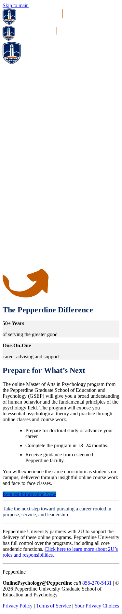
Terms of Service (53, 605)
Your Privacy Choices (96, 605)
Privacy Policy (18, 605)
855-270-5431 (97, 583)
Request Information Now (29, 494)
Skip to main (16, 5)
